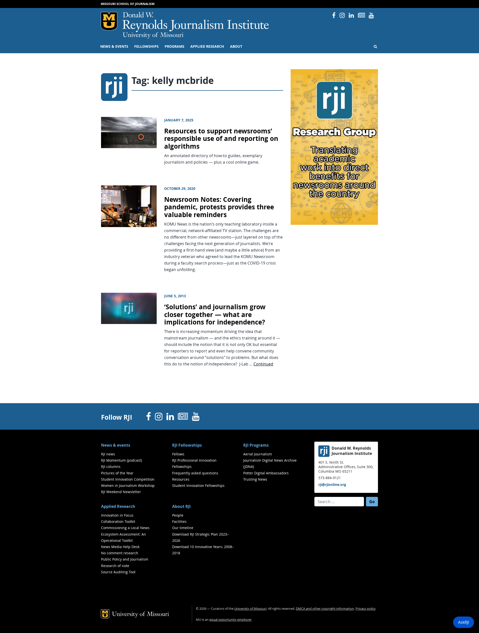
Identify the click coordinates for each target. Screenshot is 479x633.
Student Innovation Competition (127, 479)
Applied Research (207, 46)
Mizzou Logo (109, 21)
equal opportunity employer (230, 620)
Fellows (178, 454)
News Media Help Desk (120, 546)
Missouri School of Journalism (127, 4)
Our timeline (182, 527)
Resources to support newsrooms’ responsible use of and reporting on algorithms (221, 139)
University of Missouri (153, 35)
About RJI (181, 506)
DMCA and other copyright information (325, 609)
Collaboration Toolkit (118, 521)
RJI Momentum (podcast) (121, 460)
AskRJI (463, 622)
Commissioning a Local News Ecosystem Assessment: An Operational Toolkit (125, 534)
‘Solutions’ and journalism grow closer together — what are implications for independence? (214, 314)
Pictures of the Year (117, 473)
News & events (114, 46)
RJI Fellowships (187, 445)
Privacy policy (366, 609)
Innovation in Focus (117, 515)
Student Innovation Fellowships (198, 485)
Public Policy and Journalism (124, 559)
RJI (195, 22)
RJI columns (110, 466)
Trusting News (255, 479)
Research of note (115, 565)
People (177, 515)
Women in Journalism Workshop (128, 485)
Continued (263, 364)
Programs (174, 46)
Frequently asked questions (195, 473)
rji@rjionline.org (332, 484)
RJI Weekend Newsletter (121, 491)
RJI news (108, 454)
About (236, 46)
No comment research (119, 553)
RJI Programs (256, 445)
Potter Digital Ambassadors (266, 473)
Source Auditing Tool (118, 572)
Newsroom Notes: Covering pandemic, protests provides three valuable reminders (219, 207)
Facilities (179, 521)
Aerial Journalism (257, 454)
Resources (180, 479)
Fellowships (146, 46)
